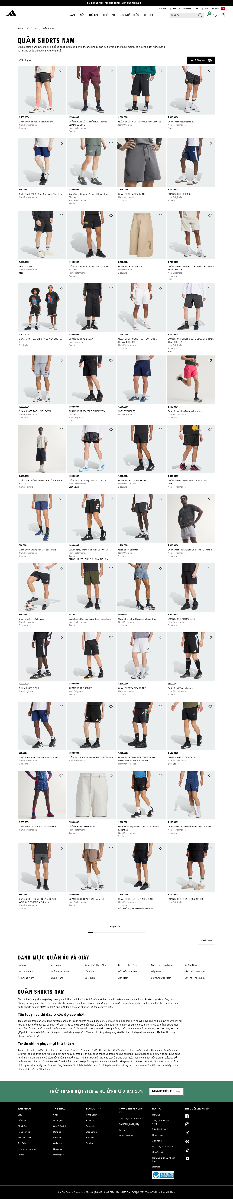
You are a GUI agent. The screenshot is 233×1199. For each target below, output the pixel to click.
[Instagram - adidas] (200, 1125)
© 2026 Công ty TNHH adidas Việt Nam (156, 1192)
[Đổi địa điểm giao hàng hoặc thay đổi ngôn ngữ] (223, 8)
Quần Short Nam (60, 971)
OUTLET (148, 15)
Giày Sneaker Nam (161, 978)
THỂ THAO (109, 15)
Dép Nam (156, 971)
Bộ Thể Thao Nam (194, 978)
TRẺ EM (93, 15)
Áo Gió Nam (190, 965)
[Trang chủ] (11, 13)
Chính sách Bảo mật (84, 1192)
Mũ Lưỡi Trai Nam (128, 971)
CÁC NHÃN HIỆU (129, 15)
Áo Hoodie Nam (59, 965)
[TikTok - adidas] (200, 1150)
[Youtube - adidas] (200, 1159)
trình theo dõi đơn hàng (193, 9)
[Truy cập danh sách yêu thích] (215, 15)
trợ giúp (176, 9)
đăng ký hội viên (212, 9)
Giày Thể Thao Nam (162, 965)
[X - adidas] (200, 1133)
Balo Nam (90, 978)
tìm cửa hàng (165, 9)
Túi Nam (89, 971)
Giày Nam (123, 978)
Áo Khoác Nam (26, 978)
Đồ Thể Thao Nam (194, 971)
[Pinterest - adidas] (200, 1142)
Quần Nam (57, 978)
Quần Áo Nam (25, 965)
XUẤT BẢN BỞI (128, 1192)
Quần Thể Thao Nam (95, 965)
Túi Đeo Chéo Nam (128, 965)
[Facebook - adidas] (200, 1116)
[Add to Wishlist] (61, 71)
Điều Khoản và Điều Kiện (107, 1192)
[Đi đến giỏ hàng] (223, 15)
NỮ (82, 15)
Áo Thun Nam (25, 971)
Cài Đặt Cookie (65, 1192)
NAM (72, 15)
